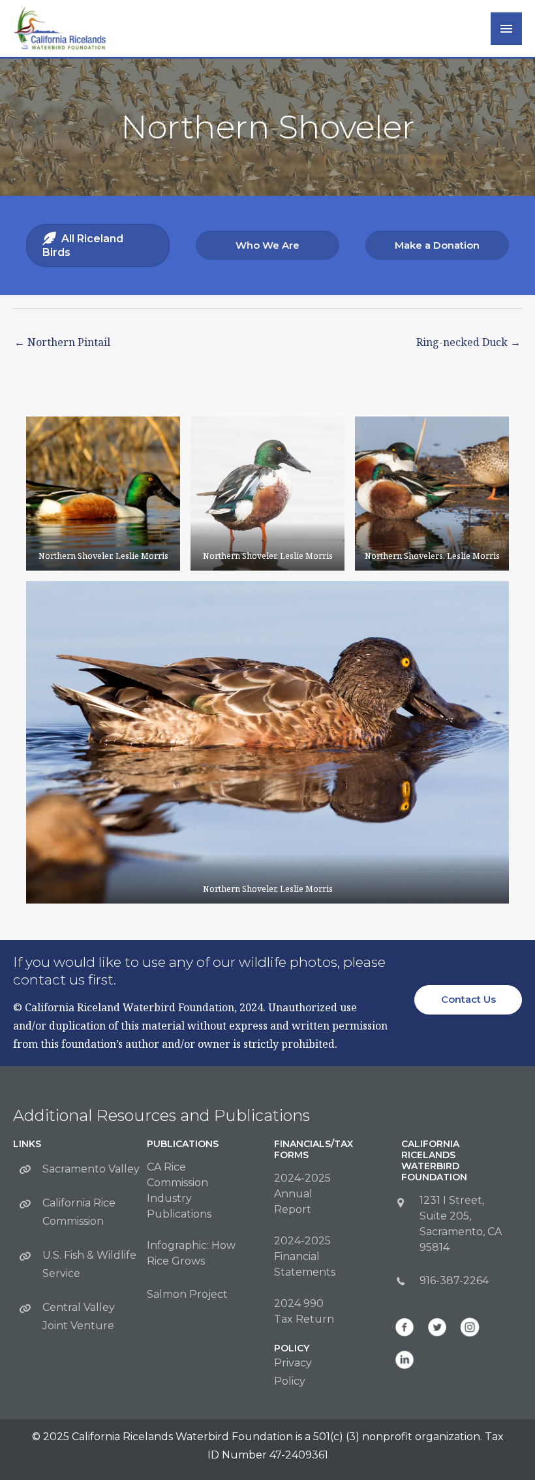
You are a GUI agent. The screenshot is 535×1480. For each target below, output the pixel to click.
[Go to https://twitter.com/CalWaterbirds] (437, 1327)
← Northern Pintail (62, 342)
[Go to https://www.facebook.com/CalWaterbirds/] (404, 1327)
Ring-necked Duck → (468, 342)
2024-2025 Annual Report (302, 1194)
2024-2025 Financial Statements (304, 1256)
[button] (267, 245)
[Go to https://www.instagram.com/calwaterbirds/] (470, 1327)
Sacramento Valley (91, 1169)
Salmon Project (187, 1294)
